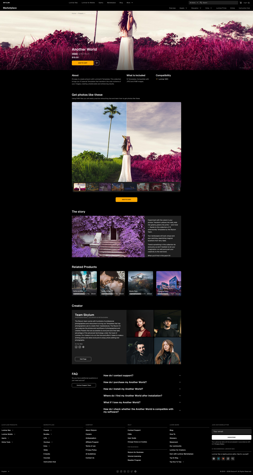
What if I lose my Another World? (142, 402)
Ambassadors (91, 438)
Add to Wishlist (84, 281)
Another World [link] (91, 13)
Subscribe (232, 437)
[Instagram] (80, 347)
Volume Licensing (134, 456)
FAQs (130, 434)
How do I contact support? (142, 375)
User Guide (132, 438)
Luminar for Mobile (88, 3)
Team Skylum (85, 54)
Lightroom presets (79, 294)
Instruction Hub (244, 8)
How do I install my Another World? (142, 388)
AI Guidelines (91, 454)
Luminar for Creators (178, 450)
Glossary (173, 438)
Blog (121, 3)
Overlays (48, 442)
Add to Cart (82, 63)
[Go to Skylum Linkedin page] (125, 471)
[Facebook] (76, 347)
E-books (47, 454)
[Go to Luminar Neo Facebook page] (118, 471)
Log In (247, 3)
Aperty (101, 3)
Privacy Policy (91, 450)
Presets (81, 13)
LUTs (47, 438)
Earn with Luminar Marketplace (181, 454)
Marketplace (111, 3)
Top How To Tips (177, 462)
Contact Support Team (84, 385)
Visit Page (83, 359)
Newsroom (174, 442)
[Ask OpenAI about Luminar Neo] (214, 459)
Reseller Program (134, 460)
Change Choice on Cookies (137, 442)
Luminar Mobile (9, 434)
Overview (172, 8)
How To (172, 434)
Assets (183, 8)
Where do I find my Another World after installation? (142, 395)
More (130, 2)
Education (196, 8)
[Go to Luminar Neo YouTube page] (128, 471)
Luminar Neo (73, 3)
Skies (46, 450)
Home (74, 13)
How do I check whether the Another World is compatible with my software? (142, 410)
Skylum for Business (135, 452)
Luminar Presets (163, 294)
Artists (232, 8)
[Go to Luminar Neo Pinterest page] (135, 471)
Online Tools (7, 442)
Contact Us (90, 458)
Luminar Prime (221, 8)
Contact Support (134, 430)
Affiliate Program (92, 442)
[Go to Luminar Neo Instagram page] (121, 471)
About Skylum (91, 430)
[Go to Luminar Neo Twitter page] (132, 471)
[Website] (83, 347)
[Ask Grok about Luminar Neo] (228, 459)
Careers (89, 434)
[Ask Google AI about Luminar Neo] (233, 459)
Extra (209, 8)
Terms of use (90, 446)
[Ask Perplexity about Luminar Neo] (218, 459)
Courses (47, 458)
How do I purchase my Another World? (142, 382)
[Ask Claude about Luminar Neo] (223, 459)
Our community (175, 446)
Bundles (48, 434)
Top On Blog (175, 458)
